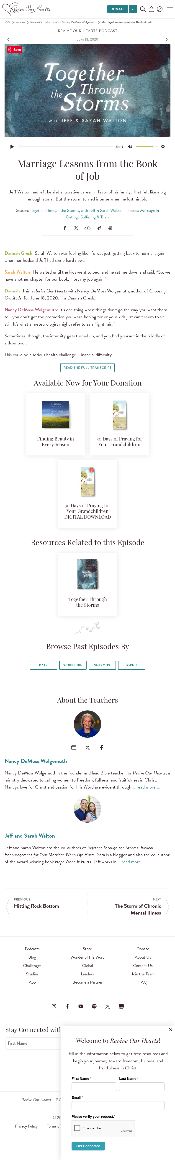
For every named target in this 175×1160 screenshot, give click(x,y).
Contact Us (143, 965)
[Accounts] (159, 9)
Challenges (32, 965)
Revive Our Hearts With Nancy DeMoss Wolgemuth (63, 22)
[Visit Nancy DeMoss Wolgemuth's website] (74, 747)
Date (43, 665)
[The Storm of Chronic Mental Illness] (166, 39)
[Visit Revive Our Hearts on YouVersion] (121, 1006)
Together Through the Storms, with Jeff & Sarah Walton (76, 210)
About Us (143, 957)
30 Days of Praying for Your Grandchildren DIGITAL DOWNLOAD (87, 512)
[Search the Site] (143, 9)
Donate (118, 9)
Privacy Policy (26, 1126)
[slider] (65, 146)
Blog (32, 957)
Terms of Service (60, 1126)
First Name (17, 1043)
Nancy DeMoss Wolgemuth (36, 761)
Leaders (87, 974)
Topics (131, 665)
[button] (169, 9)
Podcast (20, 22)
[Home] (7, 22)
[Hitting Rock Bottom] (8, 39)
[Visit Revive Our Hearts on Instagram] (54, 1006)
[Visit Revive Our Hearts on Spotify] (94, 1006)
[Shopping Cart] (151, 9)
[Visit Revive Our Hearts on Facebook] (67, 1006)
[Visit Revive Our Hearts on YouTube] (81, 1006)
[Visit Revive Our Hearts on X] (108, 1006)
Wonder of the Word (87, 957)
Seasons (102, 665)
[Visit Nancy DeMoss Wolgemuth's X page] (87, 747)
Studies (32, 974)
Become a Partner (87, 982)
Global (87, 965)
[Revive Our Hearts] (27, 9)
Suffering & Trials (94, 217)
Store (87, 948)
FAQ (142, 982)
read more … (148, 787)
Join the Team (142, 974)
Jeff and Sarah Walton (30, 835)
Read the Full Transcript (87, 367)
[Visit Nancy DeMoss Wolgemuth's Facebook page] (101, 747)
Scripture (72, 665)
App (32, 982)
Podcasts (32, 948)
